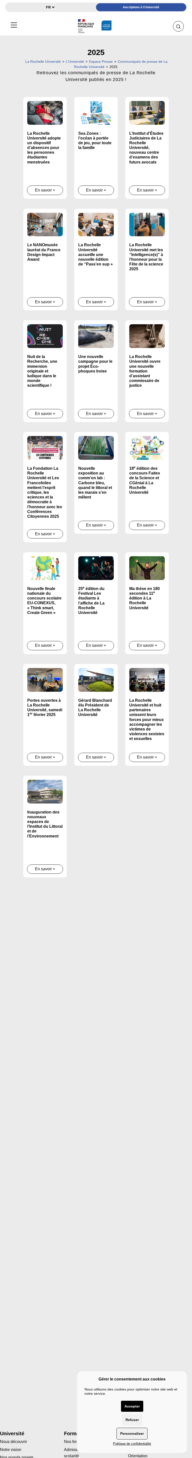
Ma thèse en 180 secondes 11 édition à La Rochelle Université (144, 598)
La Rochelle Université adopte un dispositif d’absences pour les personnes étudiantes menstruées (44, 147)
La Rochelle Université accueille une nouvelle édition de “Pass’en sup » (95, 254)
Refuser (132, 1420)
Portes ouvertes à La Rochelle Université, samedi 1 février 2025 (44, 707)
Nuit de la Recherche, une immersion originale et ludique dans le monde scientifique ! (42, 371)
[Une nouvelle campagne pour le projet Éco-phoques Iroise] (96, 336)
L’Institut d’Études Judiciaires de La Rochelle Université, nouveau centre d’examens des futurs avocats (146, 147)
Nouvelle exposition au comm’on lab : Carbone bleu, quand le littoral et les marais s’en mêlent (95, 482)
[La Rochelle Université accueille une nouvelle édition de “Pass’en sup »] (96, 224)
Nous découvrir (13, 1442)
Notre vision (10, 1450)
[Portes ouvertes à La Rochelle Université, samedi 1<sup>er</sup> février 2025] (45, 680)
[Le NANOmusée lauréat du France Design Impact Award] (45, 224)
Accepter (132, 1406)
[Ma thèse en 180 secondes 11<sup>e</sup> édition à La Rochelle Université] (147, 568)
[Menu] (14, 24)
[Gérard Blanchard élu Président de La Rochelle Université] (96, 680)
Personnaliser (132, 1434)
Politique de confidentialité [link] (132, 1444)
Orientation (138, 1456)
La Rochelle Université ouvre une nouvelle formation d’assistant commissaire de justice (144, 371)
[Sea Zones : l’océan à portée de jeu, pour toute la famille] (96, 112)
